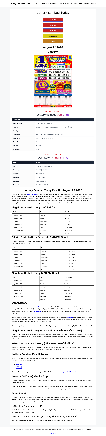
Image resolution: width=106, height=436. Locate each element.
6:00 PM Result (54, 3)
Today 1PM (19, 364)
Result (80, 3)
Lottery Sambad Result (20, 4)
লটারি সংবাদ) (70, 317)
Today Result (74, 3)
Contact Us (53, 433)
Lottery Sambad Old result (68, 372)
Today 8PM (19, 368)
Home (37, 3)
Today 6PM (19, 366)
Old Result (86, 3)
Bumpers (93, 3)
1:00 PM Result (45, 3)
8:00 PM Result (64, 3)
